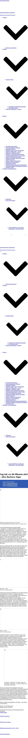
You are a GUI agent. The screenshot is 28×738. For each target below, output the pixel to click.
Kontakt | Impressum (4, 716)
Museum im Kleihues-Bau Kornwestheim (15, 158)
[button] (15, 32)
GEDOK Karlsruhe (10, 159)
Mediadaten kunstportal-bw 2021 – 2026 (9, 728)
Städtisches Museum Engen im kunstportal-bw (16, 164)
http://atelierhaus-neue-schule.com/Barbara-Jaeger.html (10, 484)
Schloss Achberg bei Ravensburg (13, 161)
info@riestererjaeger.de (12, 485)
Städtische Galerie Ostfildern (12, 162)
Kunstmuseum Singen (11, 163)
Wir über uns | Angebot (5, 722)
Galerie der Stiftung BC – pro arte (13, 151)
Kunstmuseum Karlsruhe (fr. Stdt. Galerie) (15, 155)
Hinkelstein (8, 199)
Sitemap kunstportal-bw (11, 47)
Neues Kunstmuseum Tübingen (13, 147)
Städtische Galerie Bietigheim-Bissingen (15, 154)
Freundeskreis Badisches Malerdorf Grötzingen (16, 166)
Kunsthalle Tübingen (10, 149)
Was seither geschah (13, 108)
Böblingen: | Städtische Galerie (13, 153)
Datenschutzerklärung (5, 734)
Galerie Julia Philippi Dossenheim (13, 157)
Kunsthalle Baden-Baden (11, 146)
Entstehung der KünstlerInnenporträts (17, 106)
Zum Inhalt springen (4, 0)
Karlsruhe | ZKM (10, 167)
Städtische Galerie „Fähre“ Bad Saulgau (15, 150)
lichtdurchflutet (3, 712)
